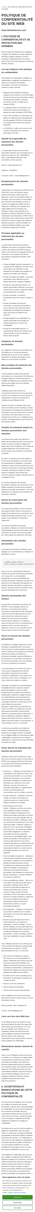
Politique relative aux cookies (17, 1192)
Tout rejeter (17, 1208)
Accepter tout (17, 1197)
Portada (3, 7)
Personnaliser (17, 1202)
